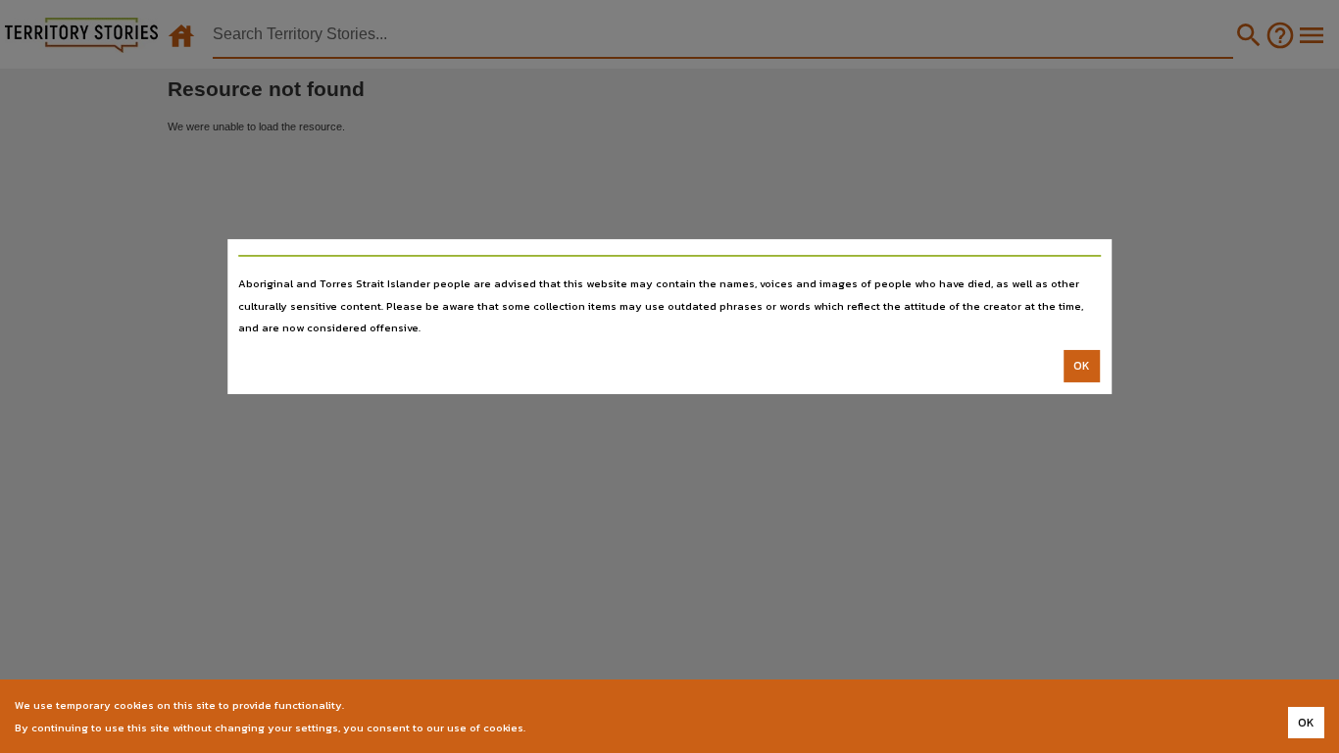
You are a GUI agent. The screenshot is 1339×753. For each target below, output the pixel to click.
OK (1081, 366)
